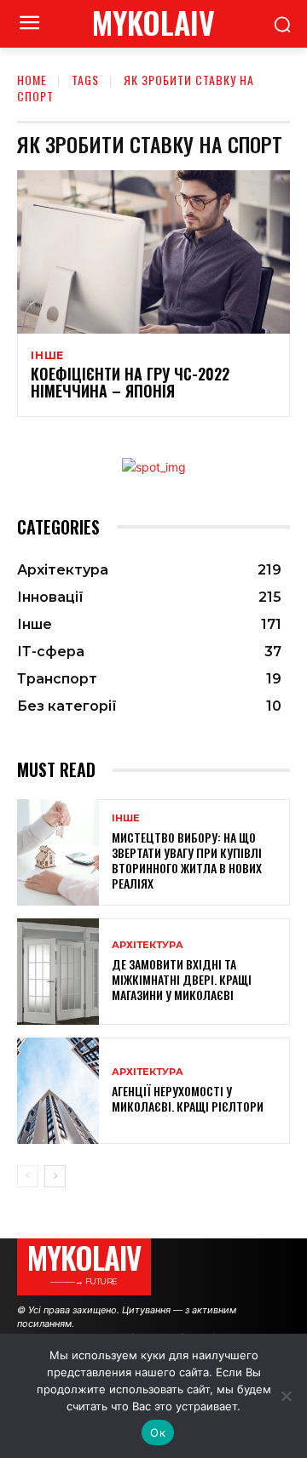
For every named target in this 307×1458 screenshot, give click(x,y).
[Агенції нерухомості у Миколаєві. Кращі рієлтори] (58, 1091)
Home (32, 80)
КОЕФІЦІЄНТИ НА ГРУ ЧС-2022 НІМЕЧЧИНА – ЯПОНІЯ (130, 382)
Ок (157, 1432)
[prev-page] (27, 1176)
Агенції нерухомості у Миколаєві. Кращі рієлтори (188, 1098)
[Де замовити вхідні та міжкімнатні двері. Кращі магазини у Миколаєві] (58, 971)
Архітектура (147, 945)
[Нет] (285, 1395)
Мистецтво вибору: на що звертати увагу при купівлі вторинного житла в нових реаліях (187, 860)
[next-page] (55, 1176)
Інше (47, 356)
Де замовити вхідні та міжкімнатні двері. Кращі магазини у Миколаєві (182, 979)
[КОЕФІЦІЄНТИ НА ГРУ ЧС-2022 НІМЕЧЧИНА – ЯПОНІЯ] (153, 252)
